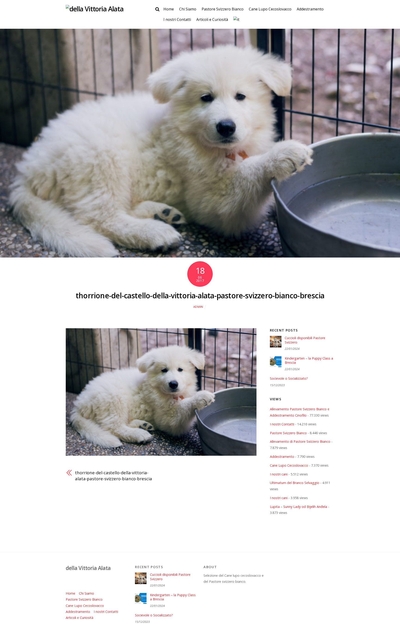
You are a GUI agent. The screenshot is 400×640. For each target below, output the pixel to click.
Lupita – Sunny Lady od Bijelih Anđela (298, 506)
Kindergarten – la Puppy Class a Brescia (309, 360)
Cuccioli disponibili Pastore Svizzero (305, 340)
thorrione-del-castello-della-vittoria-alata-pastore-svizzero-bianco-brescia (200, 295)
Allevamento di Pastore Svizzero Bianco (300, 441)
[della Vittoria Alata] (95, 8)
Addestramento (310, 9)
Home (168, 9)
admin (198, 307)
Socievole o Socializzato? (289, 378)
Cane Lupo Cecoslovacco (270, 9)
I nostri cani (279, 474)
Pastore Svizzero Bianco (223, 9)
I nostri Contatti (177, 19)
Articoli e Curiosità (212, 19)
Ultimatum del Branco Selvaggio (294, 483)
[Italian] (236, 19)
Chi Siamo (187, 9)
